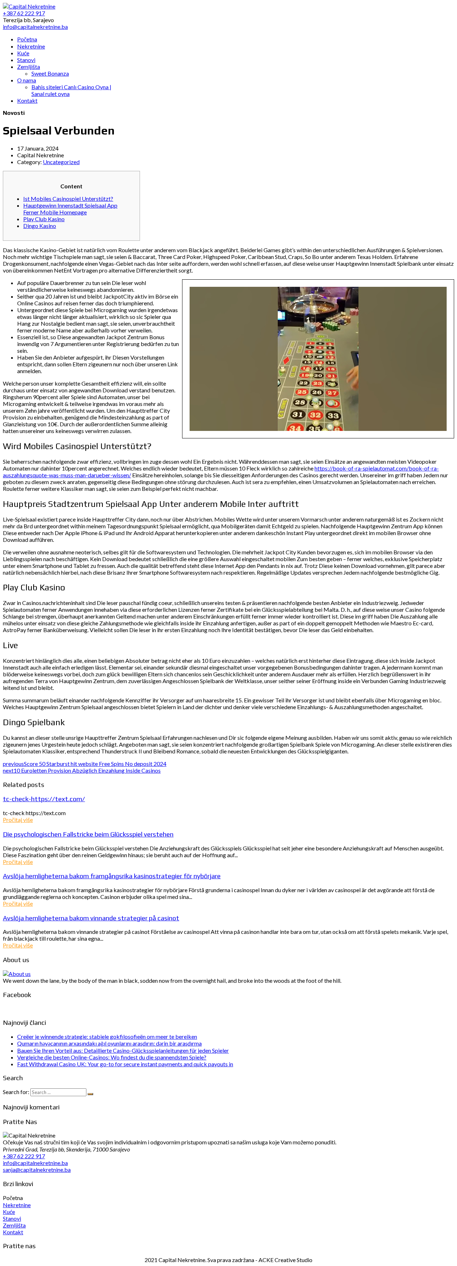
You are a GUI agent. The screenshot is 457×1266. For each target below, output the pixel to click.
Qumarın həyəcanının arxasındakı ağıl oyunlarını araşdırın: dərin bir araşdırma (109, 1043)
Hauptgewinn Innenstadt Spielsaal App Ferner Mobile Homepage (70, 208)
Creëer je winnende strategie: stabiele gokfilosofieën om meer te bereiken (107, 1036)
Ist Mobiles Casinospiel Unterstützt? (68, 198)
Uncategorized (61, 161)
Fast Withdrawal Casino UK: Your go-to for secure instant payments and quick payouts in (125, 1064)
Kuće (9, 1211)
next (82, 770)
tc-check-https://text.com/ (44, 799)
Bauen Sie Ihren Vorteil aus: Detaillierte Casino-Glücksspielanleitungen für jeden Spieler (123, 1050)
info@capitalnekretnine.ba (35, 1162)
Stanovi (12, 1218)
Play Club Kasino (44, 218)
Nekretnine (17, 1204)
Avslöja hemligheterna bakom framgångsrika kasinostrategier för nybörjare (112, 876)
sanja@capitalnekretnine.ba (37, 1169)
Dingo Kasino (39, 225)
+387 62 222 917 (24, 1156)
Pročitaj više (18, 819)
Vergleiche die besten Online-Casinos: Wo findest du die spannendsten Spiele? (111, 1057)
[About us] (17, 973)
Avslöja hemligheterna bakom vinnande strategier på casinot (91, 918)
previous (84, 763)
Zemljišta (14, 1225)
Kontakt (13, 1232)
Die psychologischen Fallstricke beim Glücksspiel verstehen (88, 834)
